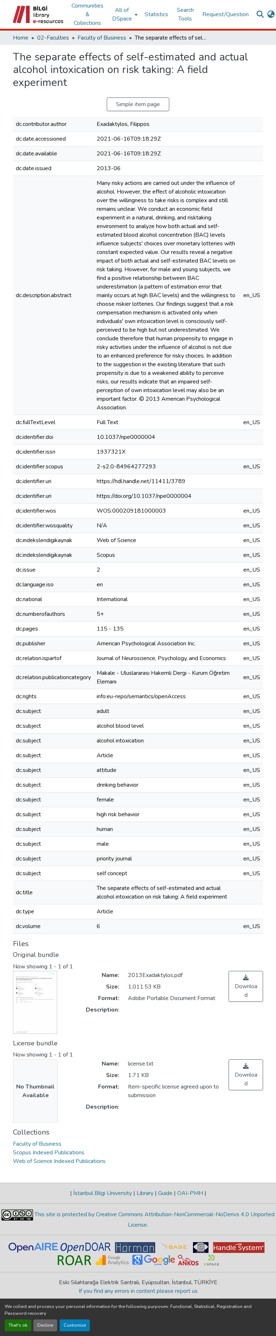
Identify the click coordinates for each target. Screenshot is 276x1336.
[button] (38, 14)
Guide (165, 1193)
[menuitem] (124, 14)
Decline (45, 1325)
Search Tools (185, 14)
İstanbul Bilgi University (102, 1193)
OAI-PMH (190, 1193)
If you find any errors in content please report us (138, 1291)
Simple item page (138, 104)
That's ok (18, 1325)
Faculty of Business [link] (102, 38)
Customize (75, 1325)
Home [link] (20, 38)
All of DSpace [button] (122, 14)
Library (145, 1193)
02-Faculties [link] (53, 38)
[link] (246, 986)
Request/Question (225, 14)
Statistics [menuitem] (156, 14)
